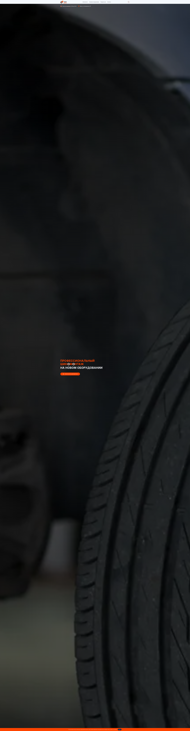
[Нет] (188, 729)
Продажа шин (103, 1)
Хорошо (119, 729)
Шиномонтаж (85, 1)
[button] (129, 2)
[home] (63, 1)
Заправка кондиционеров (94, 1)
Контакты (109, 1)
